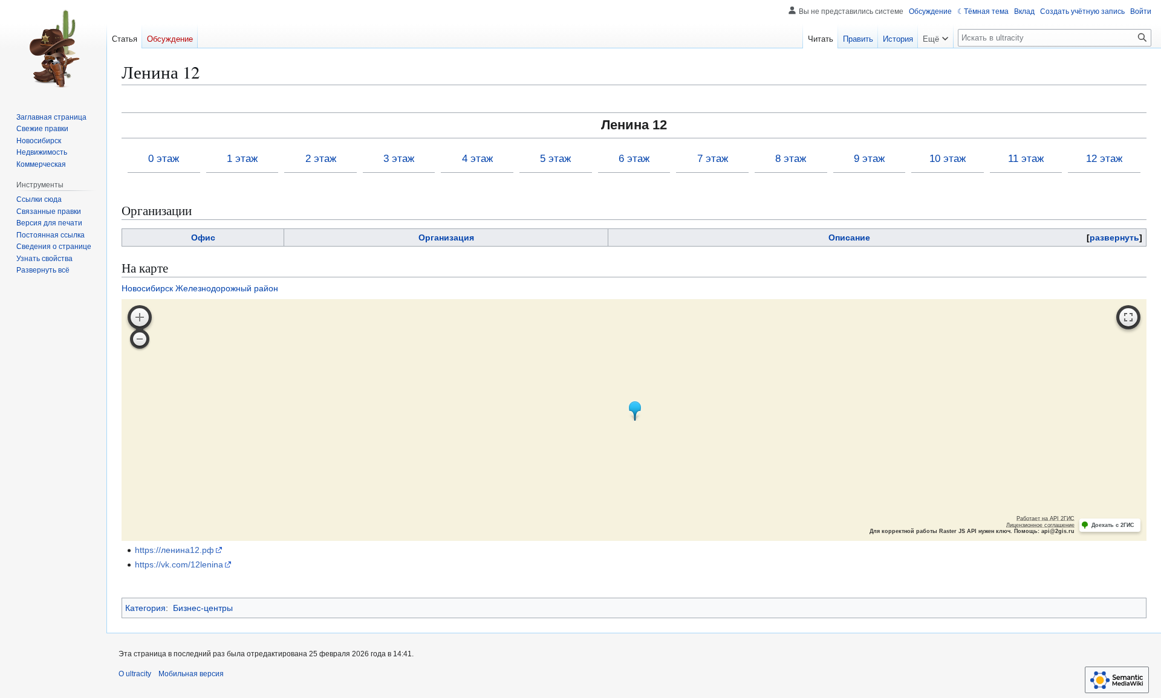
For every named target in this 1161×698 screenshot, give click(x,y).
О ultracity (135, 674)
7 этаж (712, 158)
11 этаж (1026, 158)
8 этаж (790, 158)
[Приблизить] (140, 317)
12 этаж (1104, 158)
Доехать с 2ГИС (1112, 525)
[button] (935, 36)
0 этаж (163, 158)
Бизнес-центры (203, 608)
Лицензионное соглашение (1040, 525)
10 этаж (947, 158)
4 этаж (477, 158)
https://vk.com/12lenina (179, 564)
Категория (145, 608)
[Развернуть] (1128, 317)
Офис (203, 237)
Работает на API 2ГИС (1045, 518)
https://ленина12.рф (174, 550)
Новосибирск (147, 288)
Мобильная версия (191, 674)
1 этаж (242, 158)
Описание (849, 237)
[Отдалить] (139, 339)
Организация (446, 237)
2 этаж (320, 158)
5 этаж (555, 158)
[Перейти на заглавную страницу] (53, 48)
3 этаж (398, 158)
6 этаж (634, 158)
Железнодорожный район (226, 288)
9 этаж (869, 158)
